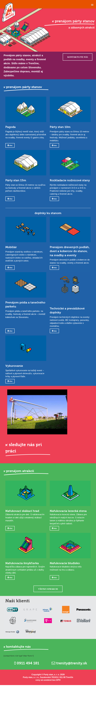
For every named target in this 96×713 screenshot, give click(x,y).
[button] (92, 4)
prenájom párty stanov (74, 21)
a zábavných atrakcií (81, 27)
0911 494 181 (27, 663)
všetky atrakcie (48, 589)
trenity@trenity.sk (71, 663)
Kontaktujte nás (77, 57)
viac (11, 145)
